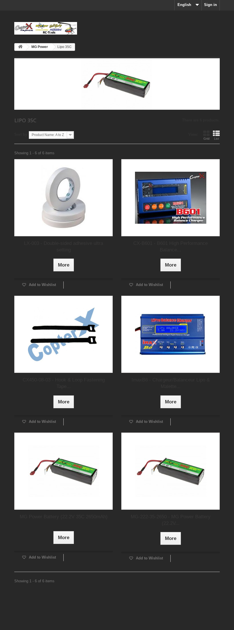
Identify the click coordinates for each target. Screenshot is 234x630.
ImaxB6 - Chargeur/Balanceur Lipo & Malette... (171, 383)
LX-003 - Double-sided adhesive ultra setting (63, 247)
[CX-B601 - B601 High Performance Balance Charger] (170, 197)
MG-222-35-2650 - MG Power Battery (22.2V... (171, 520)
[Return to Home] (20, 47)
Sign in (210, 5)
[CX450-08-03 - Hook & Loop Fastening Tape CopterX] (63, 334)
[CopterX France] (45, 28)
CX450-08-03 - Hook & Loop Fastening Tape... (64, 383)
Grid (206, 138)
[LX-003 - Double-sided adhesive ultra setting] (63, 197)
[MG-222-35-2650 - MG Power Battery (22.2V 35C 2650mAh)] (170, 471)
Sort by (20, 134)
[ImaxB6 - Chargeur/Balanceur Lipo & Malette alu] (170, 334)
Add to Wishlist (42, 285)
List (216, 138)
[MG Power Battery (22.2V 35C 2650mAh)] (63, 471)
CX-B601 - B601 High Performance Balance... (170, 247)
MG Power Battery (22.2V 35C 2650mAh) (64, 516)
